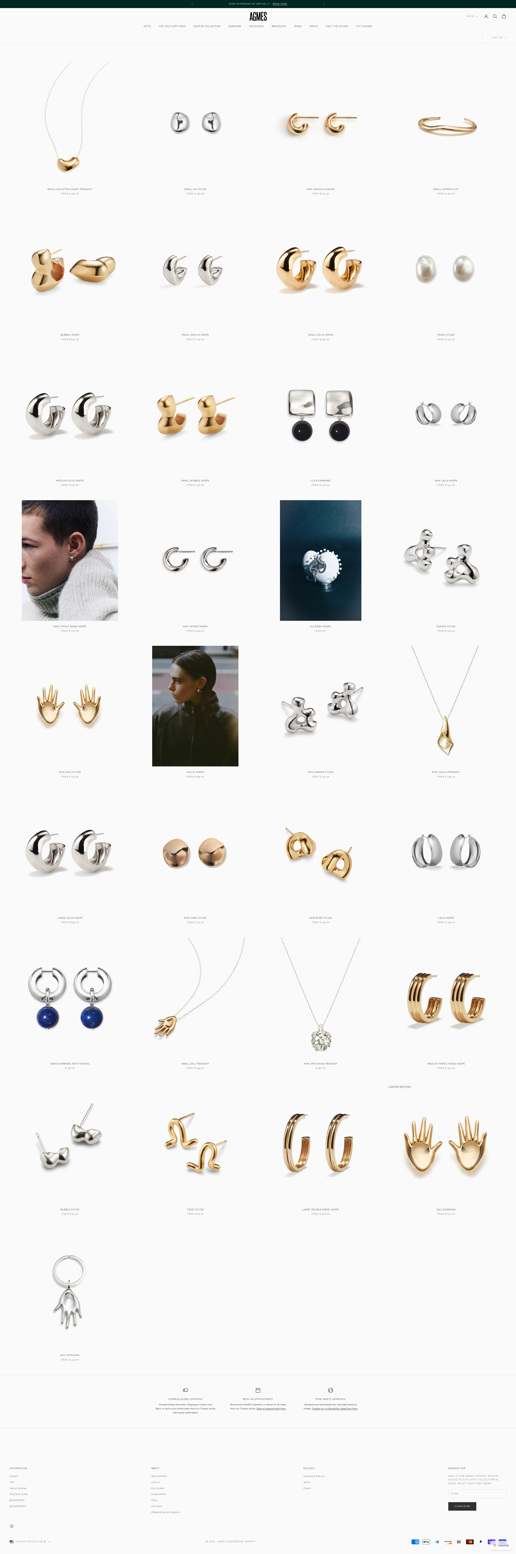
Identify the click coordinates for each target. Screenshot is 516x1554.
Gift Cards (156, 1506)
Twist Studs (195, 1209)
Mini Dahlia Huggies (321, 189)
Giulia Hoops (195, 772)
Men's (314, 26)
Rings (298, 26)
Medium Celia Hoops (70, 480)
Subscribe (462, 1506)
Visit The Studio (337, 26)
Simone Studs (446, 626)
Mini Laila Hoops (446, 480)
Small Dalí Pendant (195, 1063)
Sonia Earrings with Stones (69, 1063)
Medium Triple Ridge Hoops (446, 1063)
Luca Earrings (321, 480)
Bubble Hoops (69, 335)
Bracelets (279, 26)
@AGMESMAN (18, 1506)
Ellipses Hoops (320, 626)
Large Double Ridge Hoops (321, 1209)
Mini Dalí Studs (70, 772)
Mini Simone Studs (320, 772)
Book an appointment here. (271, 1408)
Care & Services (18, 1488)
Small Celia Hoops (320, 335)
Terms (306, 1482)
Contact (14, 1476)
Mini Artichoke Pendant (321, 1063)
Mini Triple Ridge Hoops (70, 626)
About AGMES (159, 1476)
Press (154, 1500)
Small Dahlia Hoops (195, 335)
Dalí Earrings (446, 1209)
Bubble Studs (70, 1209)
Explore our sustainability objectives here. (335, 1408)
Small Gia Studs (195, 189)
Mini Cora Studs (195, 918)
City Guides (364, 26)
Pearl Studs (446, 335)
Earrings (235, 26)
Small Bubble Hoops (195, 480)
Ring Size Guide (19, 1494)
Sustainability (158, 1494)
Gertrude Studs (320, 918)
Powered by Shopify (241, 1541)
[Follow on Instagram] (12, 1526)
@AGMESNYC (17, 1500)
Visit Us (155, 1482)
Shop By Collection (207, 26)
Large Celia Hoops (69, 918)
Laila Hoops (446, 918)
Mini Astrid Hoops (195, 626)
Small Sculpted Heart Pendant (70, 189)
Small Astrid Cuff (446, 189)
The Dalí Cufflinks (172, 26)
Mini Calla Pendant (446, 772)
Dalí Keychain (69, 1355)
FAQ (12, 1482)
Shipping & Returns (314, 1476)
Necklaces (256, 26)
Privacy (307, 1488)
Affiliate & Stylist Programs (165, 1512)
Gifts (147, 26)
